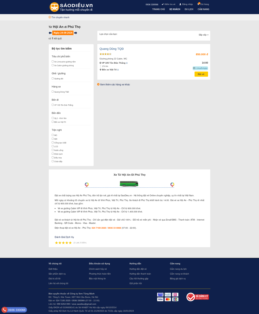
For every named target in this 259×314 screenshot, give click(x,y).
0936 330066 (152, 4)
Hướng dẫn (135, 263)
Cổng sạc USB (60, 142)
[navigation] (159, 9)
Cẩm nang (175, 263)
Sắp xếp (203, 34)
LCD (56, 146)
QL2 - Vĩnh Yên (60, 118)
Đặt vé (201, 74)
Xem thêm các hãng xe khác (115, 84)
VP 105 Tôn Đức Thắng (63, 105)
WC (55, 135)
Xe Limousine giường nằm (65, 61)
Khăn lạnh (58, 154)
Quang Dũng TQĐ (61, 91)
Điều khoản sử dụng (99, 263)
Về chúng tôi (55, 263)
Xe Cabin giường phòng (64, 65)
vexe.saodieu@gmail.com (84, 304)
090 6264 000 (63, 304)
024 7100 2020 (99, 227)
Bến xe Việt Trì (60, 122)
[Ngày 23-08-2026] (50, 33)
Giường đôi (58, 78)
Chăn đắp (58, 161)
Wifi (55, 139)
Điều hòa (58, 157)
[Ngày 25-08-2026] (75, 33)
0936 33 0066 (114, 227)
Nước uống (58, 150)
